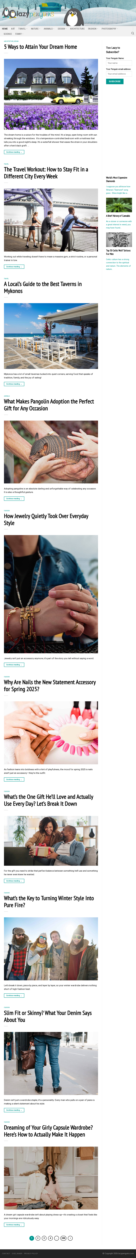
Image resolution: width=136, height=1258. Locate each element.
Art (13, 28)
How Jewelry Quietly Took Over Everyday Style (46, 519)
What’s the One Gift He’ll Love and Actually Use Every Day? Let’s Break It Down (48, 800)
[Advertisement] (121, 130)
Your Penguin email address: (118, 69)
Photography (109, 28)
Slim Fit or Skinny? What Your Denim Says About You (48, 1016)
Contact (6, 1254)
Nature (35, 28)
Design (61, 28)
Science (8, 34)
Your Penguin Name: (115, 58)
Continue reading (14, 152)
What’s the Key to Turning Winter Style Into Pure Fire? (49, 901)
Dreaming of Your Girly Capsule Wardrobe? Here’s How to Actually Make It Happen (48, 1130)
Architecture (77, 28)
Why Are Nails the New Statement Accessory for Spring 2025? (50, 685)
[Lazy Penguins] (28, 13)
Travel (22, 28)
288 (63, 1238)
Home (5, 28)
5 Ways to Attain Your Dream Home (41, 46)
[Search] (132, 33)
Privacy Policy (31, 1254)
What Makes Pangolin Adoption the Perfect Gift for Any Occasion (49, 404)
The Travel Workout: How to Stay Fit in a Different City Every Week (46, 172)
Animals (48, 28)
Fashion (92, 28)
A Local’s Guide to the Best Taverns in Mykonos (43, 287)
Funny (18, 34)
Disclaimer (17, 1254)
